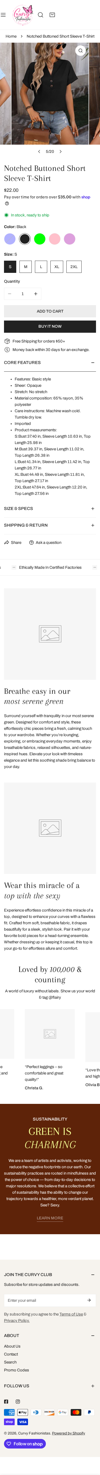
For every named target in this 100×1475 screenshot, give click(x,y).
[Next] (60, 151)
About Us (12, 1346)
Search (10, 1362)
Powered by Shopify (68, 1433)
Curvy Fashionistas (34, 1433)
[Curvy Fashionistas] (23, 15)
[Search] (40, 15)
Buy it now (50, 326)
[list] (50, 100)
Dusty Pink (55, 239)
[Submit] (89, 1300)
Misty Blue (10, 239)
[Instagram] (18, 1402)
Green (40, 239)
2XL (74, 267)
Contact (11, 1354)
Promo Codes (16, 1370)
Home (11, 36)
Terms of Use (71, 1314)
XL (56, 267)
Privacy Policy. (17, 1320)
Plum (69, 239)
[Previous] (39, 151)
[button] (52, 15)
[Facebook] (6, 1402)
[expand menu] (3, 15)
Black (25, 239)
